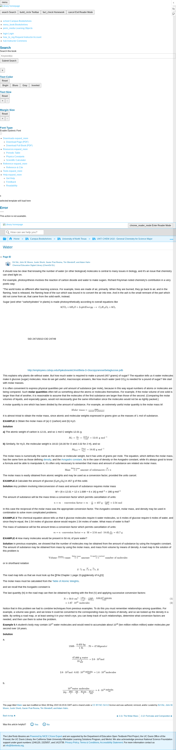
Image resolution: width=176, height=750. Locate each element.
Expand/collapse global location (171, 238)
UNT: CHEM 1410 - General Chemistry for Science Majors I (126, 239)
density (47, 459)
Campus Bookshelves (41, 239)
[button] (11, 182)
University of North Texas (74, 239)
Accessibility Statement (111, 742)
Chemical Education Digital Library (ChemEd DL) (34, 265)
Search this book (8, 51)
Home (16, 239)
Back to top (8, 715)
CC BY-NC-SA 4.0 (100, 705)
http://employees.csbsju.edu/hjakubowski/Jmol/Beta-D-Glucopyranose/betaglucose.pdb (75, 370)
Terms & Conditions (89, 742)
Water (19, 705)
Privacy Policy (72, 742)
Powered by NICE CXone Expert (46, 736)
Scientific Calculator (16, 160)
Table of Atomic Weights (65, 581)
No (48, 724)
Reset (5, 81)
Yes (36, 724)
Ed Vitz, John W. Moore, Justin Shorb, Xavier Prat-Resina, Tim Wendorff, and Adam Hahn (51, 262)
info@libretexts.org (14, 745)
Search (8, 232)
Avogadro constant (71, 459)
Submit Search (9, 61)
